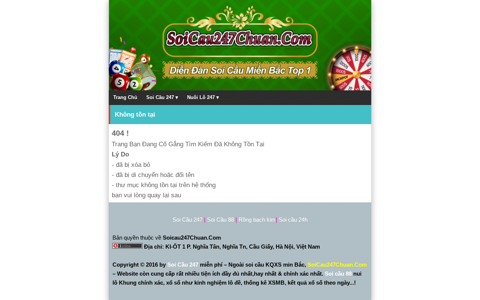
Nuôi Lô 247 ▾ (203, 97)
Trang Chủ (125, 97)
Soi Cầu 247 (183, 264)
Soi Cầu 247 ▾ (162, 97)
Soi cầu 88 (338, 273)
